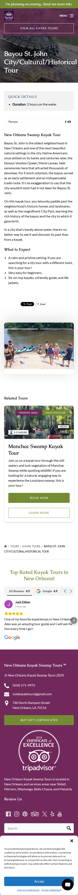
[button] (72, 841)
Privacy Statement (51, 889)
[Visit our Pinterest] (24, 814)
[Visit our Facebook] (8, 814)
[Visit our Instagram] (16, 814)
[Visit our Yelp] (52, 814)
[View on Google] (8, 604)
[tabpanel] (39, 346)
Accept (39, 881)
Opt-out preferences (28, 889)
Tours (15, 546)
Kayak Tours (31, 546)
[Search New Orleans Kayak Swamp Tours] (69, 828)
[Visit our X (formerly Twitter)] (44, 814)
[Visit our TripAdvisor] (35, 814)
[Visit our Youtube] (60, 814)
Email (42, 304)
